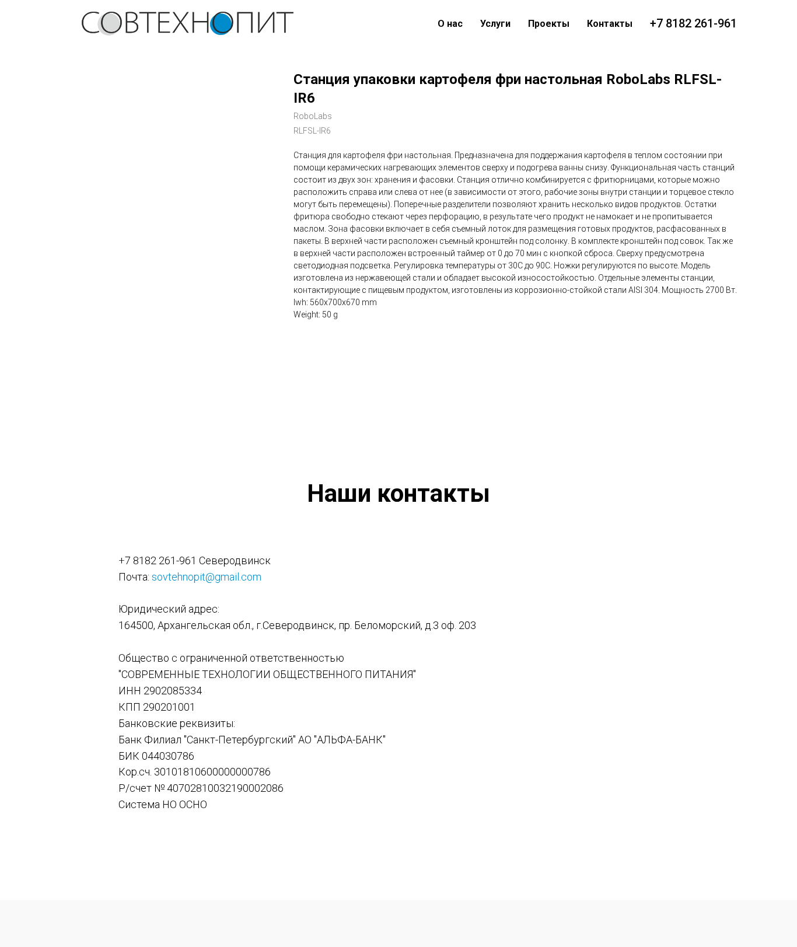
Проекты (548, 23)
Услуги (495, 23)
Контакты (609, 23)
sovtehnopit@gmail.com (206, 577)
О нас (450, 23)
